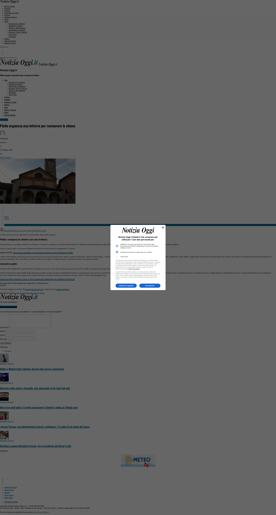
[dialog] (138, 257)
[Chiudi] (163, 227)
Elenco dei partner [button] (134, 269)
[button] (138, 256)
